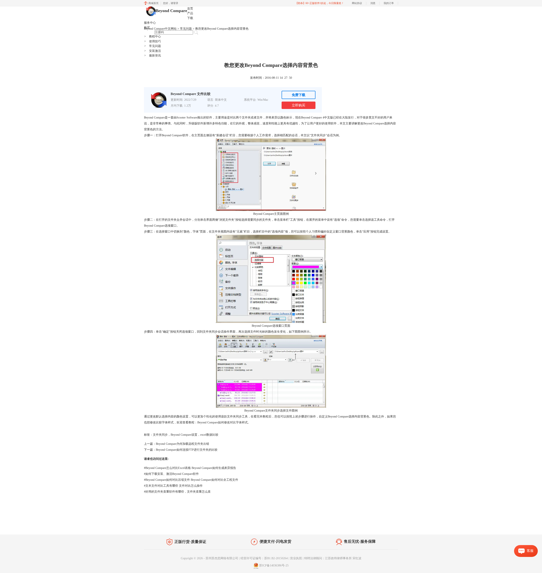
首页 (190, 8)
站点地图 (196, 525)
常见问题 (152, 46)
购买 (147, 27)
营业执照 (296, 558)
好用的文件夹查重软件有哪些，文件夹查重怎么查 (177, 491)
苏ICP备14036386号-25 (274, 565)
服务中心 (150, 22)
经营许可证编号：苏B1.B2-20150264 (264, 558)
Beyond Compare (171, 10)
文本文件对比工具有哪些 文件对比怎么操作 (173, 485)
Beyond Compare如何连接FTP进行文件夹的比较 (186, 449)
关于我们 (368, 525)
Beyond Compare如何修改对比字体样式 (222, 422)
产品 (190, 13)
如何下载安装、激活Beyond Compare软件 (171, 473)
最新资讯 (152, 55)
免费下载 (298, 95)
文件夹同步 (160, 434)
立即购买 (298, 105)
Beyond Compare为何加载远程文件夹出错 (182, 443)
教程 (183, 525)
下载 (190, 18)
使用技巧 (152, 41)
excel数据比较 (209, 434)
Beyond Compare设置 (184, 434)
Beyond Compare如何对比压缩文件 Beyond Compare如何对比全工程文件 (191, 479)
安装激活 (152, 50)
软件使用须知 (386, 525)
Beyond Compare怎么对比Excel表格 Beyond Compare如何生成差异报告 (190, 468)
